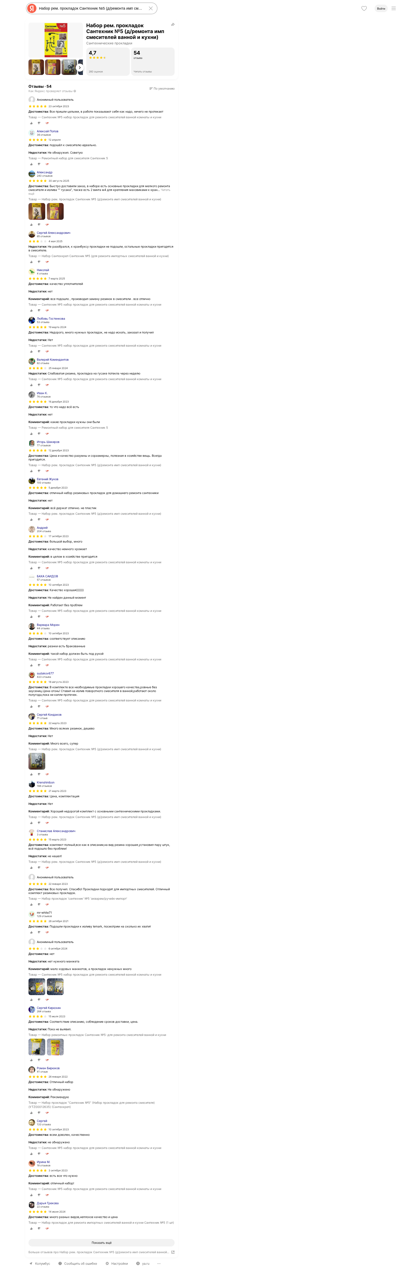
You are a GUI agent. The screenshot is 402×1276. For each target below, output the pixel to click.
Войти (381, 8)
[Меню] (393, 8)
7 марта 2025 (57, 278)
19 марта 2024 (57, 327)
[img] (37, 106)
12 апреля (55, 139)
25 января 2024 (58, 368)
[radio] (31, 123)
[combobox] (90, 8)
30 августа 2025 (59, 180)
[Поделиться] (173, 24)
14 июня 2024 (57, 1211)
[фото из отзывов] (36, 211)
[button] (36, 67)
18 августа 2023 (59, 681)
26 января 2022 (58, 1076)
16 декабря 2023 (59, 401)
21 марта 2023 (57, 790)
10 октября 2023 (59, 584)
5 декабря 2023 (58, 487)
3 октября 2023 (58, 1170)
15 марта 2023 (57, 839)
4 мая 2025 (55, 241)
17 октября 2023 (59, 536)
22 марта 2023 (58, 723)
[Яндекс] (31, 8)
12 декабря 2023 (59, 450)
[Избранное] (364, 8)
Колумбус (42, 1264)
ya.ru (145, 1264)
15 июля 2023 (57, 1016)
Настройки (119, 1264)
